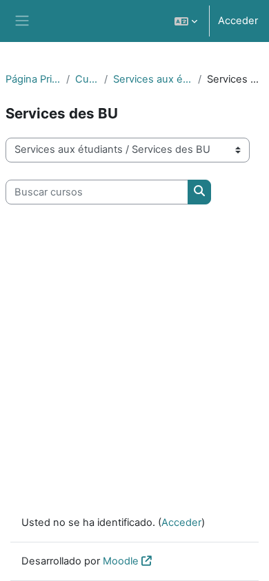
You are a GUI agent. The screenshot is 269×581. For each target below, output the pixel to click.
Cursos (87, 79)
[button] (186, 21)
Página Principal (33, 79)
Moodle (121, 561)
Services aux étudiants (152, 79)
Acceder (238, 20)
